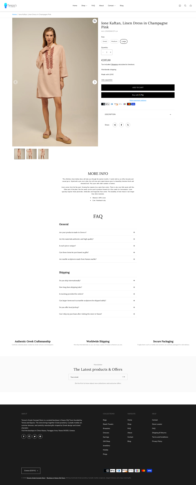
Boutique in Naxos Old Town (56, 478)
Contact (130, 437)
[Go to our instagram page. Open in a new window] (29, 436)
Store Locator (157, 424)
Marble (105, 450)
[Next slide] (94, 82)
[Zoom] (94, 21)
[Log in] (180, 5)
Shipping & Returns (159, 433)
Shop (129, 424)
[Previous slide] (15, 82)
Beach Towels (108, 424)
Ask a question (106, 80)
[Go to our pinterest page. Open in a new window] (40, 436)
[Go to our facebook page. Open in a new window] (23, 436)
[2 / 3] (31, 154)
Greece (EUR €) (30, 470)
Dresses (106, 433)
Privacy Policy (157, 441)
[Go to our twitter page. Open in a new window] (34, 436)
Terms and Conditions (160, 437)
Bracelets (106, 428)
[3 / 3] (43, 154)
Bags (105, 420)
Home (14, 14)
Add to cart (138, 87)
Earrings (106, 437)
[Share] (115, 125)
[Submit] (124, 377)
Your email (74, 377)
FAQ (129, 428)
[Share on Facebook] (121, 125)
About (130, 433)
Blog (129, 441)
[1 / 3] (19, 154)
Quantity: (104, 47)
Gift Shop (106, 441)
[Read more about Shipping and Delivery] (32, 343)
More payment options (138, 100)
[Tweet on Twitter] (128, 125)
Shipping (114, 64)
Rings (105, 454)
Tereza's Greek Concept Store (36, 478)
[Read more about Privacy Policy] (98, 343)
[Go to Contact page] (163, 343)
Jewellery (106, 445)
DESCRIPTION (110, 114)
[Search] (185, 5)
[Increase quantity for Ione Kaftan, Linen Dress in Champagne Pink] (110, 52)
